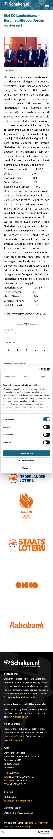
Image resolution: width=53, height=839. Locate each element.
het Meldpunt (15, 739)
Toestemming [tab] (9, 376)
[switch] (46, 427)
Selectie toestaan (26, 461)
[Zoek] (39, 5)
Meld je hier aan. (20, 716)
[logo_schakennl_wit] (17, 5)
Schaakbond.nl (29, 697)
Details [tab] (27, 376)
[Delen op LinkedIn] (35, 350)
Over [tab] (43, 376)
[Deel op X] (17, 350)
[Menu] (45, 5)
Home (30, 822)
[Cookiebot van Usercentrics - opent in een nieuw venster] (39, 369)
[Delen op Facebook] (8, 350)
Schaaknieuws (11, 333)
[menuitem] (39, 5)
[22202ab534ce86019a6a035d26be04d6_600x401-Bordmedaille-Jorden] (26, 52)
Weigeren (26, 468)
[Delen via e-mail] (44, 350)
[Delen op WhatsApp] (26, 350)
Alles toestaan (26, 453)
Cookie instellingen (23, 826)
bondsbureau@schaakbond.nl (18, 800)
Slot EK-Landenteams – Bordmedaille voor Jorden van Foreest (24, 20)
